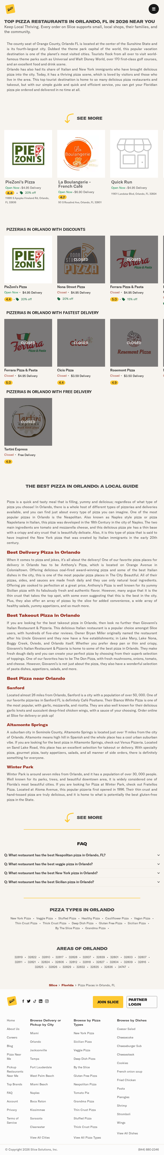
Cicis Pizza (65, 370)
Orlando (35, 1042)
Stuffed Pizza (83, 1118)
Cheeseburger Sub (129, 1046)
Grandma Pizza (84, 1101)
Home (11, 1020)
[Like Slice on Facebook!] (23, 1001)
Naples (35, 1093)
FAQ (9, 1093)
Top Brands (14, 1084)
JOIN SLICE (108, 1002)
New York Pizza (84, 1033)
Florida (68, 985)
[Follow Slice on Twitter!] (29, 1001)
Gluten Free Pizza (85, 1076)
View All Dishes (127, 1133)
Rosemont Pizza (122, 370)
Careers (12, 1037)
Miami (34, 1033)
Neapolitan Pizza (85, 1084)
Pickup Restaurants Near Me (15, 1071)
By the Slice (82, 1067)
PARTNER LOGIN (138, 1002)
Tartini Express (16, 449)
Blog (10, 1046)
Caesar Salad (126, 1029)
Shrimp (122, 1105)
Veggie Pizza (82, 1050)
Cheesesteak (125, 1054)
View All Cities (40, 1137)
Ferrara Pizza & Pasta (127, 287)
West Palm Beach (42, 1076)
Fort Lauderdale (41, 1067)
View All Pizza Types (87, 1137)
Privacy (12, 1110)
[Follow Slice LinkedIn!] (40, 1001)
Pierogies (123, 1097)
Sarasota (36, 1118)
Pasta (121, 1088)
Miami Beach (39, 1084)
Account (12, 1101)
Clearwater (37, 1127)
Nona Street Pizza (71, 287)
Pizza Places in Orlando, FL (96, 985)
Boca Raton (38, 1101)
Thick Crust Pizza (85, 1127)
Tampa (34, 1059)
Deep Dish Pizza (84, 1059)
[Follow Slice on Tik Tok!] (34, 1001)
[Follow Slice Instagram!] (47, 1001)
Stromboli (123, 1114)
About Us (13, 1029)
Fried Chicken (126, 1080)
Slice (53, 985)
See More (89, 118)
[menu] (154, 9)
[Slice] (10, 9)
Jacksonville (38, 1050)
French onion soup (129, 1071)
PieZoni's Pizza (15, 287)
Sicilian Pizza (83, 1042)
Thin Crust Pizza (85, 1110)
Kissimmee (37, 1110)
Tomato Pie (81, 1093)
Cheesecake (125, 1037)
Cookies (122, 1063)
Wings (121, 1123)
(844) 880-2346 (148, 1149)
